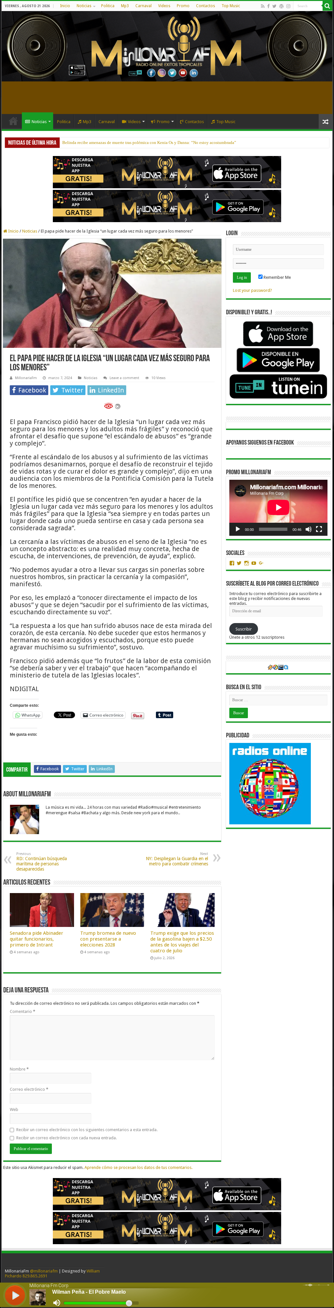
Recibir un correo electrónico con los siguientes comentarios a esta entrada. (87, 1129)
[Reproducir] (238, 529)
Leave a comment (124, 378)
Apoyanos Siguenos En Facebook (260, 443)
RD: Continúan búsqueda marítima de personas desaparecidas (41, 862)
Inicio (65, 6)
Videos (164, 6)
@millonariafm (44, 1271)
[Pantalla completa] (319, 529)
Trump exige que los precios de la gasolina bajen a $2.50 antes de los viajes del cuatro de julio (182, 942)
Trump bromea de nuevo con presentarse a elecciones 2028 (108, 939)
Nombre (19, 1069)
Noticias (84, 6)
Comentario (22, 1011)
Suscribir (243, 629)
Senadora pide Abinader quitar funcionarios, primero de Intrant (36, 939)
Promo (183, 6)
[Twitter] (274, 6)
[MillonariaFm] (167, 46)
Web (14, 1109)
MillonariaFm (26, 378)
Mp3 (125, 6)
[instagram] (288, 6)
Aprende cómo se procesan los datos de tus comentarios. (138, 1167)
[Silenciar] (308, 529)
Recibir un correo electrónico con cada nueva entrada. (66, 1137)
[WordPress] (281, 6)
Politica (107, 6)
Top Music (230, 6)
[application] (278, 508)
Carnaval (143, 6)
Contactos (205, 6)
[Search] (327, 6)
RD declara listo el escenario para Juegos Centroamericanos (114, 142)
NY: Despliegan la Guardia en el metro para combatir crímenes (177, 859)
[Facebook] (268, 6)
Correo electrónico (29, 1089)
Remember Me (277, 277)
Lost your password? (252, 290)
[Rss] (262, 6)
